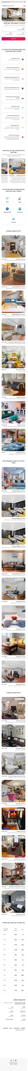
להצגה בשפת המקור (6, 1)
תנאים (11, 1064)
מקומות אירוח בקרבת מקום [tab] (20, 1002)
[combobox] (13, 30)
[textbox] (19, 34)
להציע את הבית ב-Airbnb (8, 6)
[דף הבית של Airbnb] (24, 6)
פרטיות (15, 1064)
